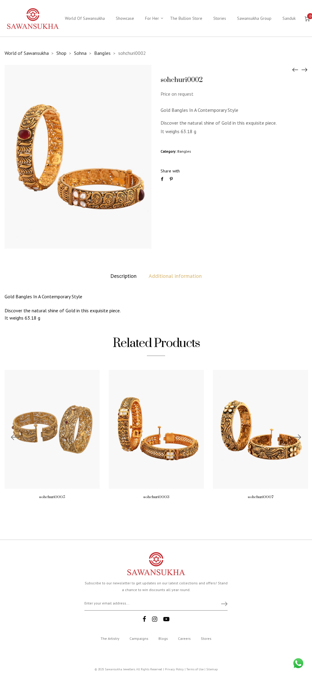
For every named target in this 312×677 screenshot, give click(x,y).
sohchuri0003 (156, 496)
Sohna (80, 53)
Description (123, 275)
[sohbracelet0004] (295, 69)
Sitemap (212, 669)
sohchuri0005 (52, 496)
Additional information (175, 275)
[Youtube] (166, 619)
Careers (184, 638)
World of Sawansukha (27, 53)
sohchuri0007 (260, 496)
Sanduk (289, 18)
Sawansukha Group (254, 18)
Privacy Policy (174, 669)
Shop (61, 53)
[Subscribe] (221, 603)
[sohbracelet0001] (304, 69)
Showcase (125, 18)
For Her (152, 18)
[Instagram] (154, 619)
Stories (219, 18)
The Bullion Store (186, 18)
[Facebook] (144, 619)
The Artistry (110, 638)
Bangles (102, 53)
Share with (170, 171)
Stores (206, 638)
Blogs (163, 638)
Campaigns (138, 638)
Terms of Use (195, 669)
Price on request (177, 94)
